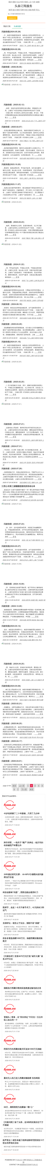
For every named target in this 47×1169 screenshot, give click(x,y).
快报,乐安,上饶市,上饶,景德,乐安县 (31, 81)
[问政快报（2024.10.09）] (12, 563)
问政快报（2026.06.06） (12, 66)
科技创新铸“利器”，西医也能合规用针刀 (20, 892)
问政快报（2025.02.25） (14, 381)
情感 (26, 2)
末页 (31, 789)
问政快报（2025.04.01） (12, 760)
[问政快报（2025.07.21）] (12, 403)
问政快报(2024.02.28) (11, 49)
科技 (26, 9)
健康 (38, 2)
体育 (10, 9)
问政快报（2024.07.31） (12, 446)
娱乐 (14, 9)
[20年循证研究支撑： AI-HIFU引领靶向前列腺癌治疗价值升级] (10, 865)
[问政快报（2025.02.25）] (12, 361)
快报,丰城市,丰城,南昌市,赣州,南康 (31, 700)
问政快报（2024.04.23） (14, 222)
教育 (34, 9)
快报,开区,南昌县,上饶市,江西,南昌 (31, 300)
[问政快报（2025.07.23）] (12, 503)
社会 (18, 2)
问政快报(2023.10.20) (11, 164)
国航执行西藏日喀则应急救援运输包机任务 (22, 988)
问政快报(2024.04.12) (11, 625)
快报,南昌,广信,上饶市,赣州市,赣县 (31, 338)
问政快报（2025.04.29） (12, 324)
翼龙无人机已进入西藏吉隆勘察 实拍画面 (22, 1078)
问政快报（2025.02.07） (12, 126)
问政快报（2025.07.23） (14, 523)
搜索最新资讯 (12, 18)
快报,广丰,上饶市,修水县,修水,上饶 (31, 45)
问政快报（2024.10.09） (14, 583)
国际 (14, 2)
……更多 (38, 42)
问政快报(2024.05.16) (11, 144)
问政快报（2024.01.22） (14, 264)
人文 (30, 2)
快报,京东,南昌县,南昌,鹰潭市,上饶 (31, 63)
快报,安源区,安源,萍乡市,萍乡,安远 (31, 737)
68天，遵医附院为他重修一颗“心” (19, 1107)
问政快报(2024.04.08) (11, 685)
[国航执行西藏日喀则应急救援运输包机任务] (10, 979)
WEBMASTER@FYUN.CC (29, 1164)
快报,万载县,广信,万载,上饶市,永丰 (31, 141)
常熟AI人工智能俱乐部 (32, 1161)
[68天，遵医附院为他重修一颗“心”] (10, 1098)
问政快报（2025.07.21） (14, 424)
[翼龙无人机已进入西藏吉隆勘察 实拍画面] (10, 1069)
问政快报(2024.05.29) (11, 31)
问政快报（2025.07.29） (12, 468)
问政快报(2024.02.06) (11, 286)
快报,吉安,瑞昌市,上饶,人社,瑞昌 (31, 198)
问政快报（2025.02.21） (12, 703)
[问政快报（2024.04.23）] (12, 201)
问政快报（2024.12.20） (12, 606)
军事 (22, 9)
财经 (18, 9)
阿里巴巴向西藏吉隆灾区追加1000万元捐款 (23, 1048)
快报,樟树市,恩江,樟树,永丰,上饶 (31, 482)
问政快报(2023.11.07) (11, 184)
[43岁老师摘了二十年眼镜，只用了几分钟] (10, 804)
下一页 (24, 789)
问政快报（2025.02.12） (14, 104)
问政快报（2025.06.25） (12, 723)
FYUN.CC (18, 1160)
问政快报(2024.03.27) (11, 546)
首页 (14, 785)
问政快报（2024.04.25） (14, 663)
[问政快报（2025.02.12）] (12, 84)
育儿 (38, 9)
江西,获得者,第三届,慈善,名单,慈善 (31, 500)
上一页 (21, 785)
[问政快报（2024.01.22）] (12, 244)
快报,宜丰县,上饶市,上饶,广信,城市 (31, 560)
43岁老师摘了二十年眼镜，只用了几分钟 (21, 813)
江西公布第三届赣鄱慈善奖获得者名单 (18, 486)
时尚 (22, 2)
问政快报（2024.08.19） (12, 304)
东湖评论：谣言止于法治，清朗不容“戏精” (21, 923)
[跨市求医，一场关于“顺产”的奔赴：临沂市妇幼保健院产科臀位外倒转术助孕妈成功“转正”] (10, 833)
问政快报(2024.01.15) (11, 341)
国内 (10, 2)
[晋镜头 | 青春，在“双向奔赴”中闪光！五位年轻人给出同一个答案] (10, 1008)
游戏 (30, 9)
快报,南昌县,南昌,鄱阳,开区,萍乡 (31, 640)
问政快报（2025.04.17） (12, 741)
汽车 (34, 2)
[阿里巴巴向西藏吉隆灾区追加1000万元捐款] (10, 1040)
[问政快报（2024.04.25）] (12, 643)
